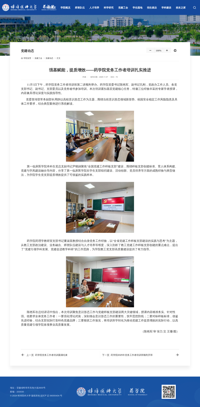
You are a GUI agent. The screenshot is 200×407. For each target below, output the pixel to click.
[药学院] (29, 7)
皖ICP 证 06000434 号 (51, 395)
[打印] (175, 50)
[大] (167, 50)
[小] (150, 50)
